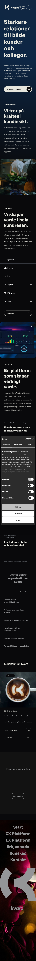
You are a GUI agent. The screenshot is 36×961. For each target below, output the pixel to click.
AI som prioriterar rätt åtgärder (16, 620)
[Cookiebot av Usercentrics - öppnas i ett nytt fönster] (25, 439)
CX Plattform (18, 833)
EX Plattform (18, 840)
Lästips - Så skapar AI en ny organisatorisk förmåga (15, 561)
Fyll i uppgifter (18, 796)
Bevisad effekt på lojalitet (14, 638)
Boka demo (23, 7)
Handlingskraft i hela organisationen (12, 629)
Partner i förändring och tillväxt (16, 646)
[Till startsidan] (12, 7)
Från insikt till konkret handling (15, 423)
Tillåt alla (18, 507)
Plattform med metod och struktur (14, 611)
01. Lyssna (9, 259)
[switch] (31, 485)
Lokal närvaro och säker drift (15, 592)
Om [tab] (29, 444)
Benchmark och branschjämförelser (12, 600)
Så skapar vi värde (14, 89)
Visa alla (9, 737)
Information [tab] (18, 444)
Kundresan (10, 313)
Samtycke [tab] (6, 444)
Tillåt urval (18, 513)
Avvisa (18, 520)
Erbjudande (18, 846)
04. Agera (8, 284)
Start (18, 827)
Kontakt (18, 859)
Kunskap (18, 853)
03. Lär (7, 276)
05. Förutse (9, 293)
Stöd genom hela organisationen (10, 536)
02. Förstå (8, 267)
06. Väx (7, 301)
